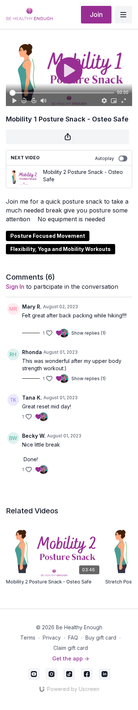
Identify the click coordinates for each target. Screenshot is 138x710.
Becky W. (34, 436)
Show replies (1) (88, 333)
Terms (27, 637)
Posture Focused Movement (47, 236)
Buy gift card (100, 637)
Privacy (52, 637)
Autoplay (104, 158)
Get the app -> (70, 658)
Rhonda (32, 352)
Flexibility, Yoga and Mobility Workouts (60, 249)
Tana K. (32, 397)
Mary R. (32, 306)
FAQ (73, 637)
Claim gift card (70, 648)
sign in (15, 286)
